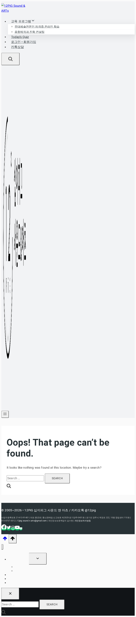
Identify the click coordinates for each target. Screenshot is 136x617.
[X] (9, 528)
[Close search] (10, 594)
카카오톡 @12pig (83, 510)
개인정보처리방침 (83, 521)
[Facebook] (4, 528)
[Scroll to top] (5, 539)
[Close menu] (2, 547)
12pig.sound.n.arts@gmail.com (32, 521)
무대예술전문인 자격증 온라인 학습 (37, 27)
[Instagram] (13, 528)
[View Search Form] (10, 59)
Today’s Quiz (20, 37)
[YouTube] (17, 528)
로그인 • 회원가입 (23, 42)
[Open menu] (5, 414)
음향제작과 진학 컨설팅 (29, 32)
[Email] (21, 528)
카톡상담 (17, 47)
